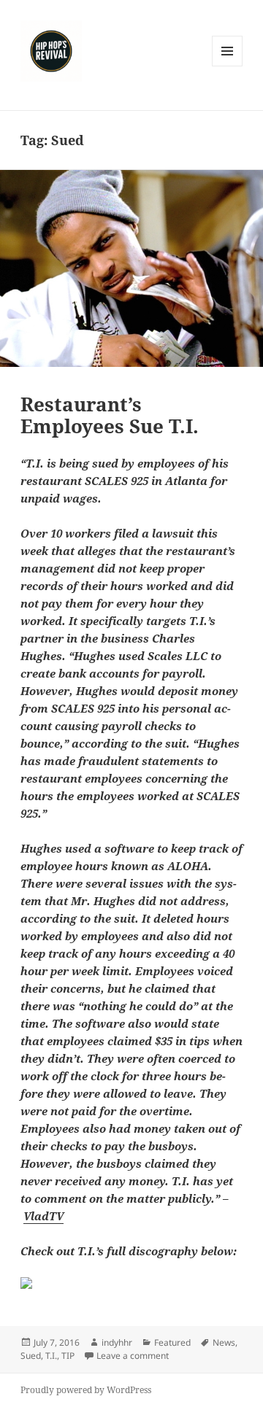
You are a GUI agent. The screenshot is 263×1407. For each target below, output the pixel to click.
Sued (30, 1355)
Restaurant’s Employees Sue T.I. (109, 415)
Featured (172, 1342)
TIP (68, 1355)
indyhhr (117, 1342)
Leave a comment (132, 1355)
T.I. (51, 1355)
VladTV (43, 1216)
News (224, 1342)
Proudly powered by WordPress (85, 1390)
